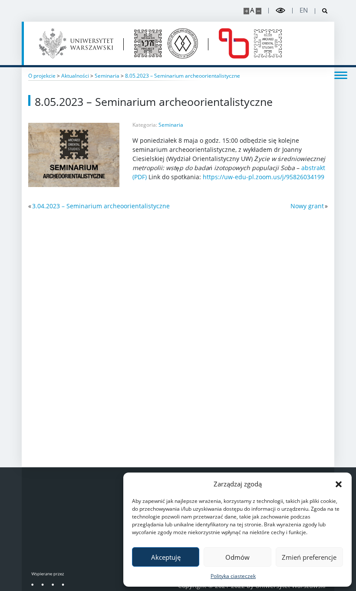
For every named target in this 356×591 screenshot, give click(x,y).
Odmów (237, 557)
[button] (338, 483)
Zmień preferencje (309, 557)
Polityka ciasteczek (233, 576)
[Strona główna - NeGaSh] (166, 43)
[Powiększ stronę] (246, 11)
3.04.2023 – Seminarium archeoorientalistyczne (101, 206)
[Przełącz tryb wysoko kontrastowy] (280, 10)
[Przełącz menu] (341, 74)
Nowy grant (307, 206)
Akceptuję (166, 557)
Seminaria (170, 124)
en (304, 10)
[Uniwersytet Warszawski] (76, 43)
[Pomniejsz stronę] (258, 11)
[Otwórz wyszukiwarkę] (321, 11)
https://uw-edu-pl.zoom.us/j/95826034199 (263, 177)
